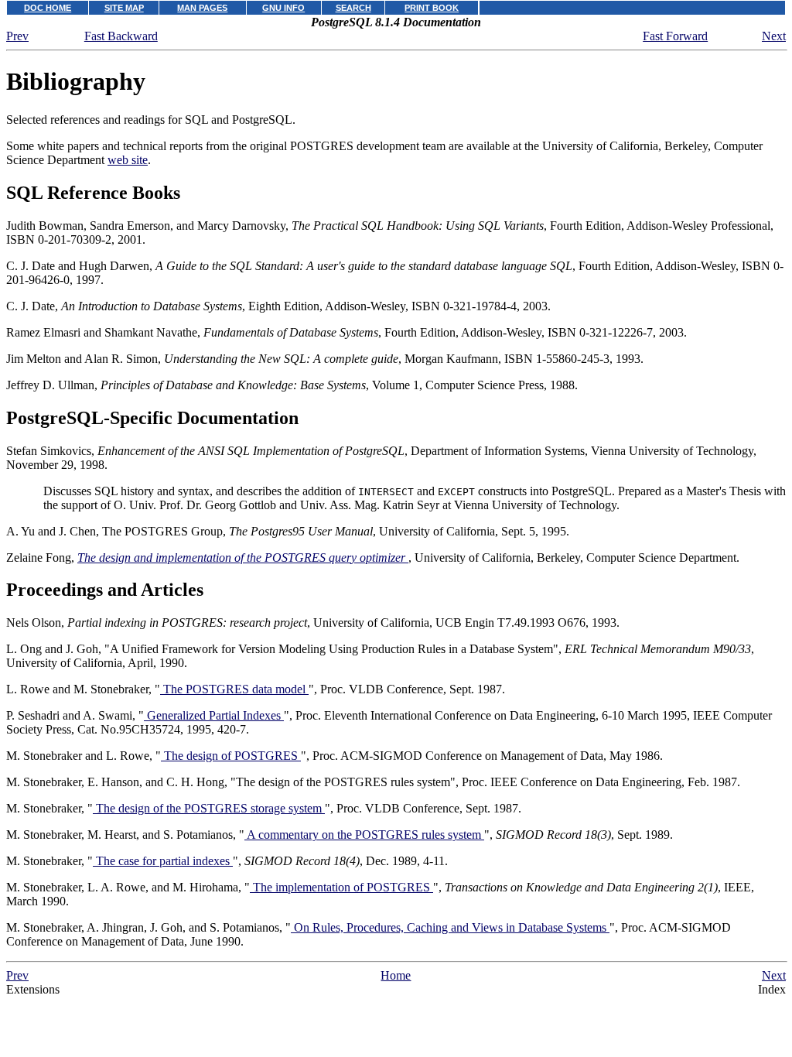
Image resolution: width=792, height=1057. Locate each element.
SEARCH (353, 7)
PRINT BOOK (432, 7)
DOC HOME (47, 7)
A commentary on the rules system (364, 834)
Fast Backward (121, 36)
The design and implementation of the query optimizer (242, 557)
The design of (229, 755)
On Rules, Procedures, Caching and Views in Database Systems (450, 927)
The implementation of (340, 887)
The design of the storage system (209, 808)
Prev (17, 36)
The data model (234, 689)
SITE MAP (124, 7)
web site (128, 159)
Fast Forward (675, 36)
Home (396, 975)
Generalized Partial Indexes (214, 715)
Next (774, 36)
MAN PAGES (202, 7)
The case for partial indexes (163, 860)
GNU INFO (283, 7)
